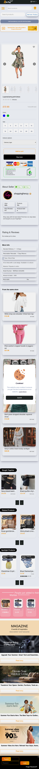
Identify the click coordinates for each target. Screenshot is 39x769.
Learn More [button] (22, 392)
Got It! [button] (19, 398)
